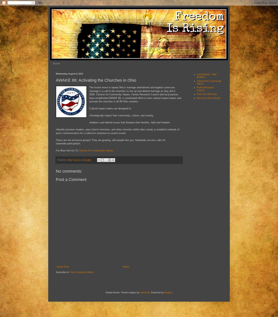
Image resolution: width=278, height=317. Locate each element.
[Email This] (99, 160)
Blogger (168, 292)
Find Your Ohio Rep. (207, 94)
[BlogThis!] (102, 160)
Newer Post (63, 266)
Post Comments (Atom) (81, 272)
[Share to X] (106, 160)
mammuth (145, 292)
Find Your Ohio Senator (209, 98)
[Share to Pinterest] (113, 160)
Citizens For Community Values (96, 150)
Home (56, 63)
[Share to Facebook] (110, 160)
